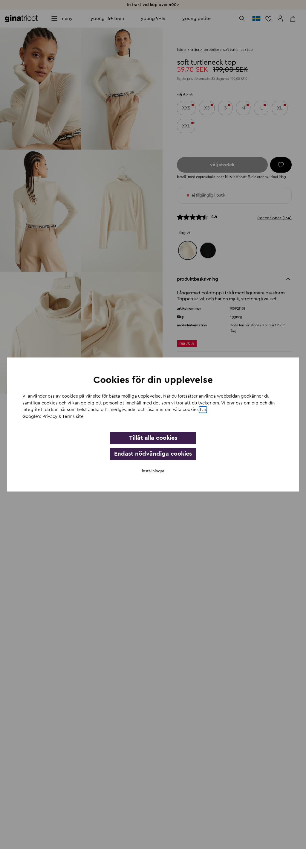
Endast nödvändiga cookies (153, 454)
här (203, 409)
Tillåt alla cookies (153, 438)
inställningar (153, 471)
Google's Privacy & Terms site (53, 416)
